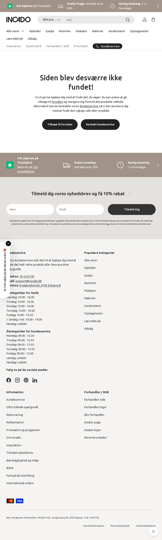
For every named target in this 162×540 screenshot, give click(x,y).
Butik (9, 468)
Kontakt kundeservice (100, 124)
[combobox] (86, 19)
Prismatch (81, 46)
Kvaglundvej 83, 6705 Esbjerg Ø (40, 285)
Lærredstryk (14, 38)
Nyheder (35, 31)
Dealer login (92, 430)
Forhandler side (94, 399)
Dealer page (92, 422)
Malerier (98, 31)
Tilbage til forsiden (59, 124)
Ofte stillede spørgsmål (22, 407)
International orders (20, 483)
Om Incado (13, 437)
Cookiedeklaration (146, 526)
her (108, 224)
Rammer (65, 31)
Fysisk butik (33, 46)
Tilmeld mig (132, 209)
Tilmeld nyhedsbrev (19, 452)
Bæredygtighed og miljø (22, 460)
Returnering (14, 414)
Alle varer (90, 260)
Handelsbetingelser (93, 526)
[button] (153, 19)
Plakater (81, 31)
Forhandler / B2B (57, 46)
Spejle (50, 31)
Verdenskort (116, 31)
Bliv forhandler (94, 414)
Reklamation (15, 422)
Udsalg (32, 38)
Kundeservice (15, 399)
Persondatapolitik (120, 526)
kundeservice (89, 106)
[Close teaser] (8, 243)
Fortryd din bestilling (20, 475)
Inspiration (13, 46)
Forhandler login (95, 407)
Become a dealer (95, 437)
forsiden (57, 101)
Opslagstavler (139, 31)
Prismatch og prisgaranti (23, 430)
